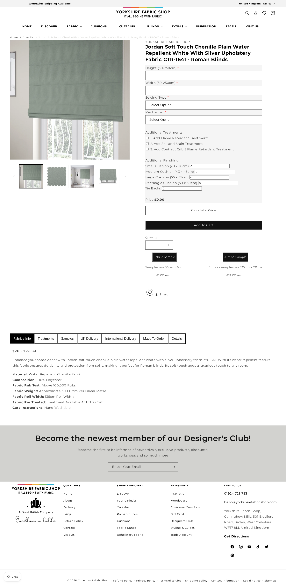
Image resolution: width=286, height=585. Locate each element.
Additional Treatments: (164, 132)
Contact (69, 527)
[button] (73, 26)
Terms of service (170, 580)
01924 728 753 (235, 493)
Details (177, 338)
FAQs (67, 514)
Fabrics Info (22, 338)
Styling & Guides (183, 527)
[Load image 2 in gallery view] (57, 176)
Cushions (123, 521)
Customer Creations (185, 507)
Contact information (225, 580)
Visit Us (69, 534)
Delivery (69, 507)
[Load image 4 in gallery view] (108, 176)
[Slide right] (125, 176)
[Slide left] (14, 176)
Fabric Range (126, 527)
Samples (67, 338)
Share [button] (164, 294)
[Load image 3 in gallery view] (82, 176)
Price (149, 199)
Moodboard (179, 500)
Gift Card (177, 514)
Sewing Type (157, 97)
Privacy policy (145, 580)
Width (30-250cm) (161, 83)
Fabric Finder (127, 500)
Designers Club (182, 521)
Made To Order (154, 338)
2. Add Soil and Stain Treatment (176, 144)
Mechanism (155, 112)
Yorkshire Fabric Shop (93, 580)
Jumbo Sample (235, 257)
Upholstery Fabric (130, 534)
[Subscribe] (173, 466)
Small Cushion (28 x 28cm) (167, 166)
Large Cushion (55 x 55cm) (167, 177)
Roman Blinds (127, 514)
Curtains (123, 507)
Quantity (151, 237)
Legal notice (252, 580)
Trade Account (181, 534)
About (67, 500)
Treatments (46, 338)
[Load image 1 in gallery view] (31, 176)
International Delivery (120, 338)
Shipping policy (196, 580)
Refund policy (122, 580)
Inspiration (178, 493)
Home (14, 37)
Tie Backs (153, 188)
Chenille (28, 37)
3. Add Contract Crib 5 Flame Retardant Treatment (192, 149)
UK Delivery (89, 338)
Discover (123, 493)
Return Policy (73, 521)
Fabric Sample (164, 257)
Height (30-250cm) (162, 68)
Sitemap (270, 580)
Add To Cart (203, 225)
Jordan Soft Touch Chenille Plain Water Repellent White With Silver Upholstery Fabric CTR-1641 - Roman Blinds (109, 37)
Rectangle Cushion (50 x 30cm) (171, 183)
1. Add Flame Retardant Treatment (179, 138)
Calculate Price (203, 210)
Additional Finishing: (162, 160)
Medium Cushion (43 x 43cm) (169, 172)
